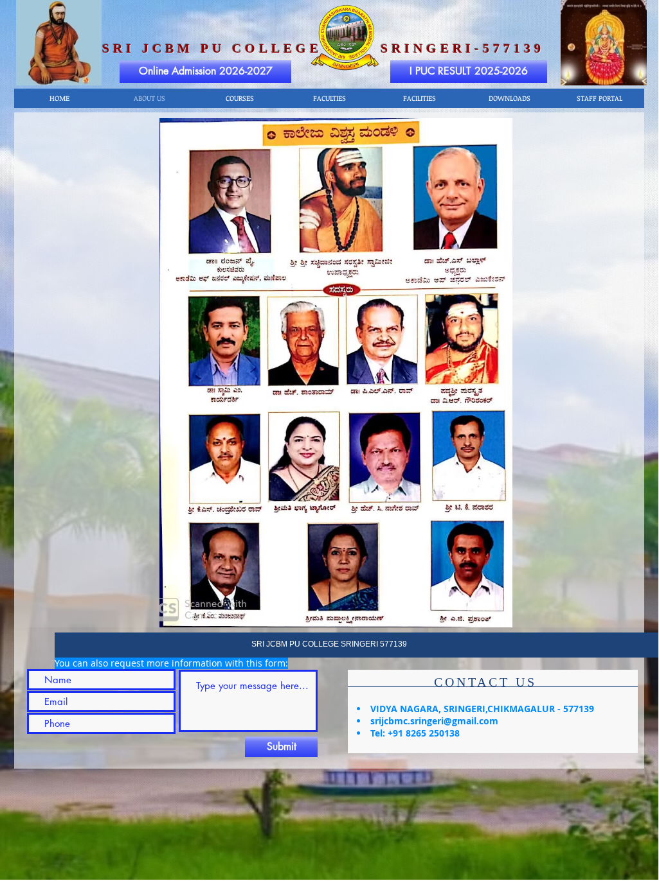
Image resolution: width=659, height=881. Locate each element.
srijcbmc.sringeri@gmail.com (434, 721)
